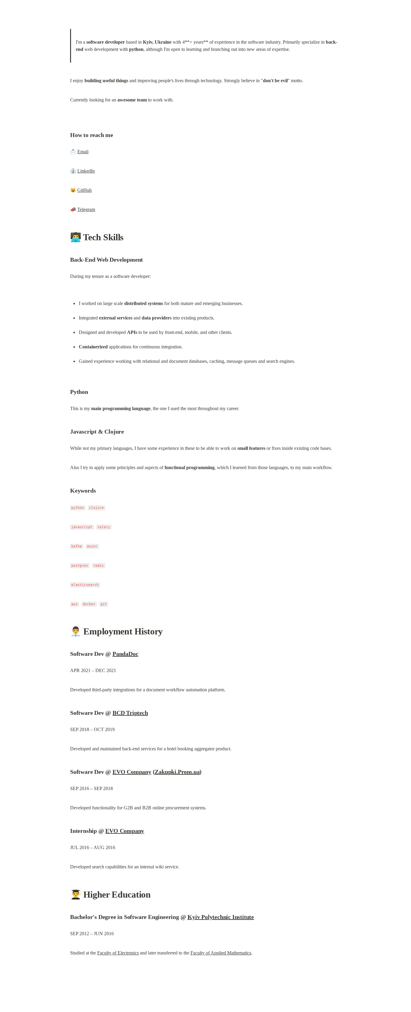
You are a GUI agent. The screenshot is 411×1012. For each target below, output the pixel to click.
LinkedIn (86, 170)
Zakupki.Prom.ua (177, 771)
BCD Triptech (130, 712)
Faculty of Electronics (118, 952)
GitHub (84, 190)
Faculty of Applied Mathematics (220, 952)
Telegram (86, 209)
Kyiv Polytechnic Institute (220, 917)
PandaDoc (125, 653)
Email (82, 151)
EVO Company (132, 771)
